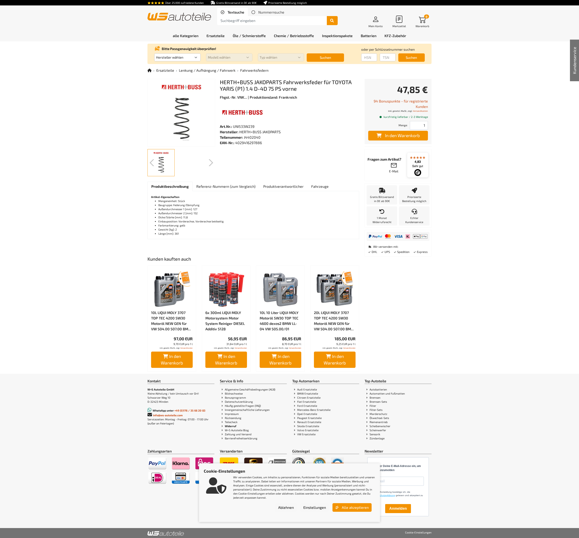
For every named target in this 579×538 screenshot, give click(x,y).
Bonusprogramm (235, 397)
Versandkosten (186, 348)
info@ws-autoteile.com (168, 415)
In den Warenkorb (172, 359)
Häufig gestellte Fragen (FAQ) (243, 405)
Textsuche (235, 12)
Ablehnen (286, 507)
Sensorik (375, 434)
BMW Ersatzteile (307, 393)
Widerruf (230, 426)
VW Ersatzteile (306, 434)
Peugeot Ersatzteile (309, 417)
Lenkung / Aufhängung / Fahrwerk (207, 70)
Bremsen (375, 397)
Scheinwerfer (378, 430)
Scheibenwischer (380, 426)
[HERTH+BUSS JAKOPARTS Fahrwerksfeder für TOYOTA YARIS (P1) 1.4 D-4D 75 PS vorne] (181, 112)
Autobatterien (378, 389)
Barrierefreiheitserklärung (241, 438)
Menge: (403, 125)
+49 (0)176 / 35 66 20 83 (189, 410)
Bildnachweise (234, 393)
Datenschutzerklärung (239, 401)
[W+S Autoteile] (179, 17)
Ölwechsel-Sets (379, 417)
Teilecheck (231, 422)
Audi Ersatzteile (307, 389)
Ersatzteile (165, 70)
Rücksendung (233, 417)
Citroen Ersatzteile (308, 397)
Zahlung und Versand (238, 434)
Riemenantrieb (379, 422)
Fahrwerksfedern (254, 70)
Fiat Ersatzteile (306, 401)
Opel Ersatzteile (307, 413)
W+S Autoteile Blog (237, 430)
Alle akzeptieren (355, 507)
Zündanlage (377, 438)
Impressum (232, 413)
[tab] (232, 12)
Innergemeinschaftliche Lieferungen (247, 409)
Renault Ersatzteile (309, 422)
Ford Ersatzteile (307, 405)
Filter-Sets (376, 409)
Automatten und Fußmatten (387, 393)
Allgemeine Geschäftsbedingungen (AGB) (250, 389)
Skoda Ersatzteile (308, 426)
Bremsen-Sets (378, 401)
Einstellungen (314, 507)
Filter (373, 405)
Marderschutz (378, 413)
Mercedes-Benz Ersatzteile (313, 409)
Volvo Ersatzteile (307, 430)
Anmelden (398, 508)
